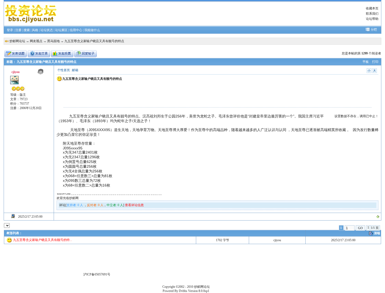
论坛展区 (61, 30)
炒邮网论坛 (17, 41)
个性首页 (63, 70)
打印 (375, 62)
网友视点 (36, 41)
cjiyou (277, 240)
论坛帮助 (372, 19)
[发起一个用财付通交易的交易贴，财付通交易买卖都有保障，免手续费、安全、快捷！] (39, 53)
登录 (10, 30)
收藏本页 (372, 8)
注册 (18, 30)
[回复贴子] (85, 53)
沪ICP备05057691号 (96, 274)
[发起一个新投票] (62, 53)
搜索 (27, 30)
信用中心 (76, 30)
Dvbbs (183, 291)
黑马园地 (53, 41)
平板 (365, 62)
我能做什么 (92, 30)
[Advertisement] (207, 13)
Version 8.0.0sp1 (198, 291)
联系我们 (372, 13)
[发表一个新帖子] (15, 53)
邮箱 (75, 70)
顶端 (377, 233)
